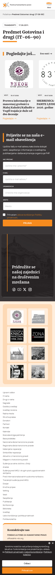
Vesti (6, 95)
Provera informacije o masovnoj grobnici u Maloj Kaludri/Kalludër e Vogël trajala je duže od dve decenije (19, 107)
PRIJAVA (27, 223)
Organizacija (8, 186)
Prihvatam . (24, 216)
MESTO (5, 200)
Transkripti (10, 25)
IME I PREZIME (8, 159)
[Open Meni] (49, 5)
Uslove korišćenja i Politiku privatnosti (24, 216)
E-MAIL (6, 173)
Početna (6, 14)
